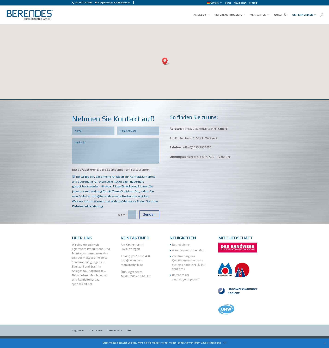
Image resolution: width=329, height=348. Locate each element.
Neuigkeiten (240, 3)
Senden (149, 214)
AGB (129, 330)
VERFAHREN (258, 15)
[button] (166, 61)
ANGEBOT (200, 15)
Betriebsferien (181, 244)
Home (228, 3)
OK (224, 342)
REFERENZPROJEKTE (228, 15)
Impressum (78, 330)
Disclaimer (96, 330)
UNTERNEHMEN (302, 15)
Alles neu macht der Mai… (188, 250)
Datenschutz (114, 330)
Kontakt (253, 3)
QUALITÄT (281, 15)
